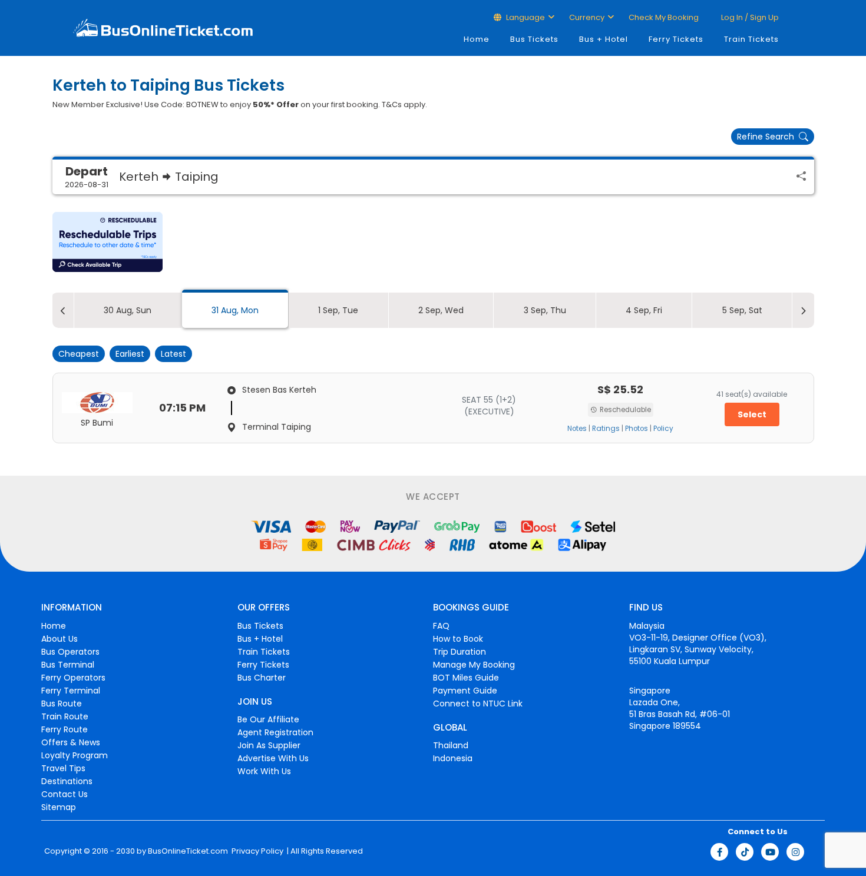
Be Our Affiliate (268, 719)
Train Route (64, 716)
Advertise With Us (273, 758)
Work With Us (264, 771)
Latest (173, 354)
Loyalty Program (74, 755)
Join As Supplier (268, 745)
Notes (577, 428)
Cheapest (78, 354)
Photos (636, 428)
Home (477, 39)
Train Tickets (751, 39)
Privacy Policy (256, 851)
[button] (107, 242)
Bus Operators (70, 652)
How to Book (458, 639)
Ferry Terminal (70, 690)
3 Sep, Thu (545, 310)
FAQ (441, 626)
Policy (663, 428)
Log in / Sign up (749, 17)
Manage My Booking (474, 665)
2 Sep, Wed (441, 310)
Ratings (606, 428)
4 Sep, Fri (644, 310)
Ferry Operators (73, 677)
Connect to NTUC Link (478, 703)
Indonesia (452, 758)
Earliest (129, 354)
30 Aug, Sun (127, 310)
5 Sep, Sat (742, 310)
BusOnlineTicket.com (188, 851)
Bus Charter (261, 677)
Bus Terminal (67, 665)
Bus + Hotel (603, 39)
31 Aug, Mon (235, 310)
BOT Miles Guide (466, 677)
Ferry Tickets (676, 39)
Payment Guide (465, 690)
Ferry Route (64, 729)
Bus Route (61, 703)
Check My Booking (664, 17)
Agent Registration (275, 732)
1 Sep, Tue (338, 310)
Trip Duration (459, 652)
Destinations (66, 781)
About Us (59, 639)
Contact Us (64, 794)
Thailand (450, 745)
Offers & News (70, 742)
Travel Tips (63, 768)
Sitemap (58, 807)
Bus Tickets (534, 39)
